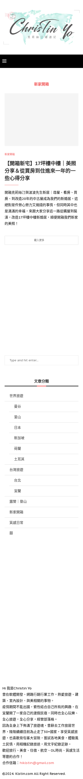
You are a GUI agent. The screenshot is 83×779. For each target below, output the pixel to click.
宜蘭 (17, 491)
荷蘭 (17, 448)
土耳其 (19, 459)
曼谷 (17, 406)
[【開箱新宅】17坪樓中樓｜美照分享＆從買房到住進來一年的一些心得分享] (41, 119)
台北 (17, 480)
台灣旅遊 (16, 469)
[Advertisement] (41, 300)
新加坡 (19, 438)
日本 (17, 427)
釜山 (17, 417)
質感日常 (16, 522)
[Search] (78, 61)
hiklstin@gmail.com (37, 763)
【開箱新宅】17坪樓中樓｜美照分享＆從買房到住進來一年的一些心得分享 (40, 170)
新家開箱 (16, 512)
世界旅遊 (16, 396)
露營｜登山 (18, 501)
